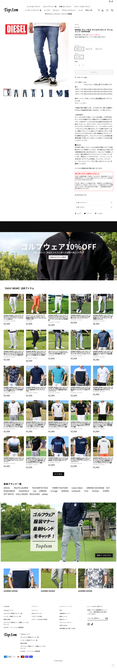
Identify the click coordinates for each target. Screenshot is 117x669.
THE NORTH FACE (40, 487)
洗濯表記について (65, 613)
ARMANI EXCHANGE (95, 487)
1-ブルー (79, 57)
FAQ (61, 610)
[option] (36, 55)
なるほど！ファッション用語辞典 (13, 627)
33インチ (99, 49)
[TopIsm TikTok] (92, 624)
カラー (77, 53)
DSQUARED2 (9, 491)
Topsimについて (8, 610)
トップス (47, 10)
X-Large (54, 491)
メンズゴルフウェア (33, 6)
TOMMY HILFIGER (60, 487)
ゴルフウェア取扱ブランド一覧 (13, 613)
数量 (76, 61)
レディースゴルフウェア (82, 6)
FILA (86, 491)
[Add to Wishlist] (22, 295)
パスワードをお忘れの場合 (39, 619)
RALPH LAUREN (21, 487)
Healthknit (24, 491)
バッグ (80, 10)
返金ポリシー (63, 619)
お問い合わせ (80, 207)
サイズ (77, 45)
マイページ (35, 610)
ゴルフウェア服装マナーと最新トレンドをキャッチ (16, 623)
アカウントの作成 (37, 616)
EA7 (108, 487)
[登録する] (106, 618)
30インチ (79, 49)
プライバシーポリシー (66, 622)
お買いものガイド (82, 202)
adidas (45, 494)
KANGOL (65, 491)
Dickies (95, 491)
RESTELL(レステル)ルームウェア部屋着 (58, 14)
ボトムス (56, 10)
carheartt (76, 491)
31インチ (89, 49)
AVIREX (106, 491)
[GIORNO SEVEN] (21, 578)
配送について (63, 616)
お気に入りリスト (37, 613)
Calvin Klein (77, 487)
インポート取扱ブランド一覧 (12, 616)
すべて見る (58, 474)
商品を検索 (7, 619)
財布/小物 (89, 10)
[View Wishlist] (99, 10)
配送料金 (81, 37)
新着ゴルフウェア (65, 6)
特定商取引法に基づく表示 (67, 628)
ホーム (77, 24)
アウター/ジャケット (69, 10)
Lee (34, 491)
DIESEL (77, 27)
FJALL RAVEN (22, 494)
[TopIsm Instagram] (88, 624)
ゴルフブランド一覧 (49, 6)
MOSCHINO (35, 494)
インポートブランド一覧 (33, 10)
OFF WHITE (9, 494)
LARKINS (43, 491)
